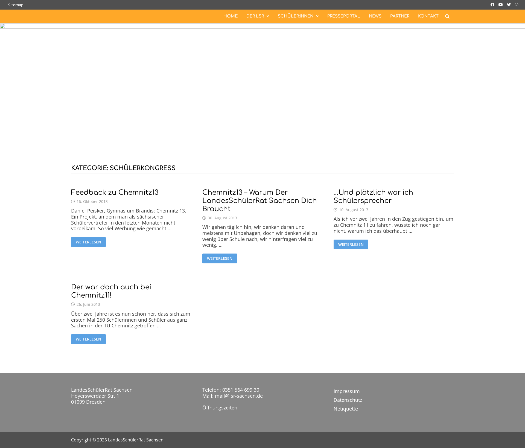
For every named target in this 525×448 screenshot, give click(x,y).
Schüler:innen (295, 16)
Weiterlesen (88, 242)
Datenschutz (348, 400)
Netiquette (346, 408)
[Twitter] (510, 4)
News (375, 16)
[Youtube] (501, 4)
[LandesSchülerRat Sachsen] (262, 88)
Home (230, 16)
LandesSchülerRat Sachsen (136, 440)
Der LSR (255, 16)
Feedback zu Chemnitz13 (115, 192)
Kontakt (428, 16)
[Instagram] (517, 4)
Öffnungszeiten (219, 407)
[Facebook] (493, 4)
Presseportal (343, 16)
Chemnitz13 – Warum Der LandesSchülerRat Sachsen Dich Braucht (259, 201)
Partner (399, 16)
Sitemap (16, 4)
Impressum (347, 391)
